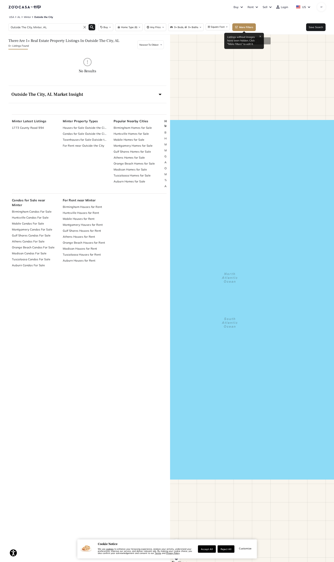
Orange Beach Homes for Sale (134, 163)
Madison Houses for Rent (80, 248)
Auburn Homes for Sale (129, 181)
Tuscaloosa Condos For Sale (31, 259)
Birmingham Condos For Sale (32, 211)
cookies (110, 548)
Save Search (316, 27)
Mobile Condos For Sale (28, 223)
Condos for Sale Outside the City (85, 133)
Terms (158, 553)
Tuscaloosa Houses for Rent (82, 254)
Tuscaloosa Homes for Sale (132, 175)
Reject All (226, 549)
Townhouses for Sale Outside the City (85, 139)
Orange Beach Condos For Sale (33, 247)
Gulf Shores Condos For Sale (31, 235)
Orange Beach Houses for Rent (84, 242)
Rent (251, 7)
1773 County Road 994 (28, 127)
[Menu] (321, 7)
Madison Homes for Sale (130, 169)
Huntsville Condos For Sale (30, 217)
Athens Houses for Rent (79, 236)
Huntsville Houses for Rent (81, 213)
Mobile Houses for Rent (79, 218)
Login (284, 7)
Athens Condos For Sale (28, 241)
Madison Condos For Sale (29, 253)
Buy (236, 7)
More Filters (246, 27)
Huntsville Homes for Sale (131, 133)
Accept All (207, 549)
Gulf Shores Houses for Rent (82, 230)
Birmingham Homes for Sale (133, 127)
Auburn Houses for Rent (79, 260)
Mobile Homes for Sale (129, 139)
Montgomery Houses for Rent (83, 224)
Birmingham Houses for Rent (82, 207)
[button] (87, 94)
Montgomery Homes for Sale (133, 145)
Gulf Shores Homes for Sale (132, 151)
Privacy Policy (173, 553)
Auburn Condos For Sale (28, 265)
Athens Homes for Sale (129, 157)
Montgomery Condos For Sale (32, 229)
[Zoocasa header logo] (24, 7)
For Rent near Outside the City (83, 145)
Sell (265, 7)
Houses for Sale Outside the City (85, 127)
